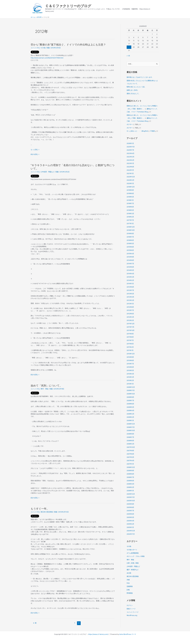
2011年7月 (130, 340)
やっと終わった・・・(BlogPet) (137, 131)
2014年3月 (130, 277)
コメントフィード (133, 612)
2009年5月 (130, 407)
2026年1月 (130, 143)
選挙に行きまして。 (133, 93)
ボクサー (130, 124)
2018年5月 (130, 210)
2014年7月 (130, 264)
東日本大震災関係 (47, 512)
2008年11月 (131, 427)
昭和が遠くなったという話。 (136, 87)
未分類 (129, 573)
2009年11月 (131, 390)
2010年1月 (130, 384)
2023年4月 (130, 153)
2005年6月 (130, 514)
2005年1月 (130, 527)
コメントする (35, 48)
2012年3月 (130, 317)
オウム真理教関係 (133, 553)
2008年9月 (130, 434)
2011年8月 (130, 337)
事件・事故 (44, 389)
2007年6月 (130, 454)
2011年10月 (130, 330)
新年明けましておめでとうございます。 (140, 77)
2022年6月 (130, 167)
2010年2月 (130, 380)
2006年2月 (130, 487)
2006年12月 (131, 467)
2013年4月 (130, 297)
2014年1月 (130, 284)
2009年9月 (130, 397)
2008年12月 (131, 424)
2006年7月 (130, 477)
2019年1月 (130, 200)
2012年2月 (130, 320)
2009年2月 (130, 417)
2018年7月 (130, 203)
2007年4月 (130, 460)
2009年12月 (131, 387)
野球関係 (130, 593)
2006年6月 (130, 481)
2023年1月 (130, 163)
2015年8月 (130, 247)
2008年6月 (130, 440)
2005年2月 (130, 524)
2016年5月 (130, 243)
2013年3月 (130, 300)
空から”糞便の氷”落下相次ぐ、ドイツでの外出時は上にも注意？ (68, 44)
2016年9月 (130, 233)
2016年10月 (131, 230)
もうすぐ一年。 (40, 508)
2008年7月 (130, 437)
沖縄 (128, 580)
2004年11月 (131, 534)
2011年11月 (130, 327)
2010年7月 (130, 364)
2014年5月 (130, 270)
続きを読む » (35, 154)
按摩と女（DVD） (133, 90)
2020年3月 (130, 180)
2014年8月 (130, 260)
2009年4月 (130, 410)
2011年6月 (130, 344)
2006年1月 (130, 491)
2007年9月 (130, 450)
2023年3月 (130, 157)
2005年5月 (130, 517)
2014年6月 (130, 267)
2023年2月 (130, 160)
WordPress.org (132, 615)
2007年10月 (131, 447)
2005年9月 (130, 504)
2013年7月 (130, 290)
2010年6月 (130, 367)
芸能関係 (130, 586)
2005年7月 (130, 511)
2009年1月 (130, 420)
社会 (128, 583)
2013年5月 (130, 294)
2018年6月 (130, 207)
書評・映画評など (133, 570)
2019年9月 (130, 190)
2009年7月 (130, 400)
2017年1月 (130, 223)
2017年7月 (130, 220)
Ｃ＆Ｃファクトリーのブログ (68, 6)
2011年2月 (130, 347)
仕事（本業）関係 (133, 563)
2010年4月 (130, 374)
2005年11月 (131, 497)
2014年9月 (130, 257)
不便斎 (152, 131)
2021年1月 (130, 173)
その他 (43, 48)
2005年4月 (130, 521)
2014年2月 (130, 280)
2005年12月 (131, 494)
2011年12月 (130, 324)
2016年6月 (130, 240)
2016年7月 (130, 237)
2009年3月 (130, 414)
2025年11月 (131, 147)
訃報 (128, 590)
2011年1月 (130, 350)
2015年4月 (130, 254)
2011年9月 (130, 334)
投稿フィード (131, 609)
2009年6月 (130, 404)
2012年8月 (130, 307)
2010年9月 (130, 357)
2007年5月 (130, 457)
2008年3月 (130, 444)
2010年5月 (130, 370)
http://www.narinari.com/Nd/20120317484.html (47, 58)
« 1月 (128, 56)
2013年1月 (130, 304)
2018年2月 (130, 217)
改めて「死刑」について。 (46, 385)
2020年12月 (131, 177)
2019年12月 (131, 187)
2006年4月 (130, 484)
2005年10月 (131, 501)
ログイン (130, 605)
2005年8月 (130, 507)
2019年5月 (130, 197)
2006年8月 (130, 474)
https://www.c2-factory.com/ (98, 634)
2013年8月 (130, 287)
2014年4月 (130, 274)
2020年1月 (130, 183)
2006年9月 (130, 470)
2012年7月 (130, 310)
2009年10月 (131, 394)
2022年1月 (130, 170)
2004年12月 (131, 531)
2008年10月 (131, 430)
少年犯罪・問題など (47, 172)
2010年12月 (131, 354)
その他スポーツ (132, 550)
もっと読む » (35, 149)
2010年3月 (130, 377)
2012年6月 (130, 314)
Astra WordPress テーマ (127, 634)
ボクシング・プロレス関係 (135, 556)
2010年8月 (130, 360)
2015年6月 (130, 250)
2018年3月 (130, 213)
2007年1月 (130, 464)
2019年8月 (130, 193)
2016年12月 (131, 227)
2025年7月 (130, 150)
